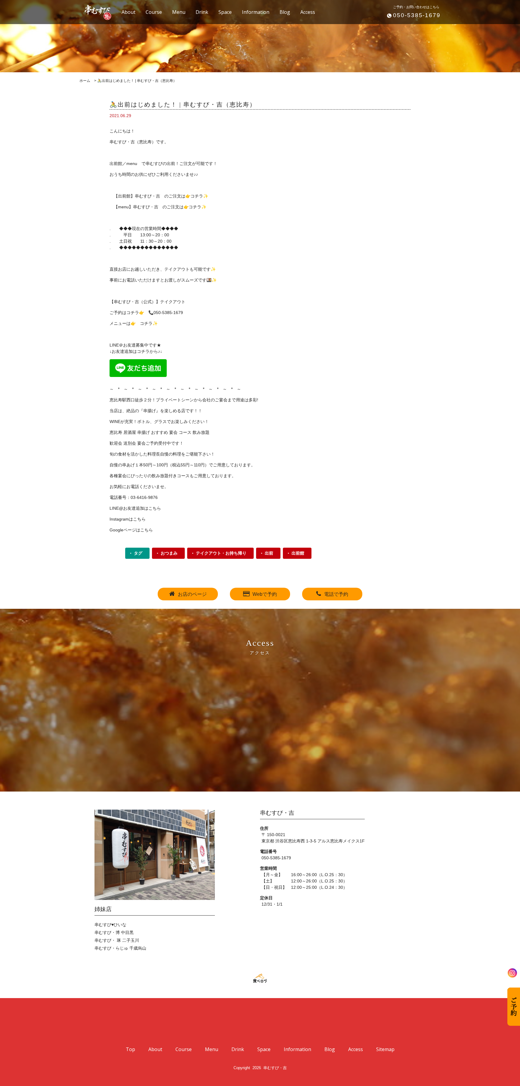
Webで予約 (264, 594)
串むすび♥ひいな (110, 924)
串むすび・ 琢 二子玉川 (116, 940)
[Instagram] (512, 973)
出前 (269, 553)
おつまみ (169, 553)
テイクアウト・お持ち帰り (221, 553)
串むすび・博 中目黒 (114, 932)
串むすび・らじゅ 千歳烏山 (120, 948)
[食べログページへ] (260, 978)
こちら (154, 508)
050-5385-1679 (417, 15)
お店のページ (192, 594)
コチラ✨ (197, 206)
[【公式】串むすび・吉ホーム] (94, 12)
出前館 (298, 553)
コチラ (196, 196)
